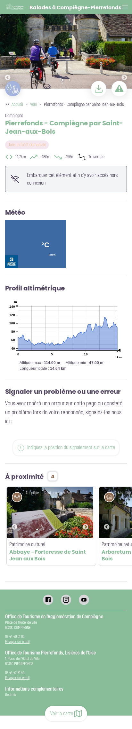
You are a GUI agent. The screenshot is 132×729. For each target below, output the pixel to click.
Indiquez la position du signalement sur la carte (71, 447)
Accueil (17, 104)
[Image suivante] (124, 45)
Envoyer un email (17, 641)
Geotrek (10, 695)
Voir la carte (61, 713)
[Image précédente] (7, 45)
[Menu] (125, 7)
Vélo (33, 104)
